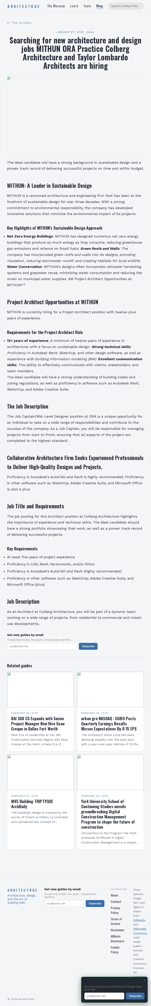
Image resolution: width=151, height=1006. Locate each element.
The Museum (56, 6)
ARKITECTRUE (24, 6)
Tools (87, 6)
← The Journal (19, 22)
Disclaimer (117, 929)
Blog (99, 6)
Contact (116, 901)
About (114, 895)
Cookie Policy (115, 949)
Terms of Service (116, 921)
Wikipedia (139, 920)
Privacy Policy (115, 910)
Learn (74, 6)
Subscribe (88, 646)
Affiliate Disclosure (117, 938)
